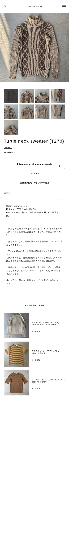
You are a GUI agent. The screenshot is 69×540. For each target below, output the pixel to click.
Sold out (34, 173)
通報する (8, 193)
